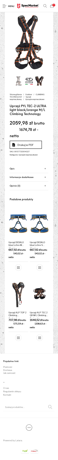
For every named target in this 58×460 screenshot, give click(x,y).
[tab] (29, 168)
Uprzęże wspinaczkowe (34, 99)
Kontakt (7, 395)
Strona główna (16, 94)
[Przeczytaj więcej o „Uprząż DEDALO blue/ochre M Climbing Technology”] (18, 267)
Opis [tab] (12, 169)
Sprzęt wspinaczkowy (20, 98)
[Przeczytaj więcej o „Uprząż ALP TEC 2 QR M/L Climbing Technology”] (39, 337)
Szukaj (50, 407)
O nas (6, 388)
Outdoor (28, 94)
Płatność (7, 367)
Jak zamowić (9, 373)
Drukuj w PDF (25, 145)
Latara (18, 440)
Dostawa (7, 370)
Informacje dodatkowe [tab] (22, 177)
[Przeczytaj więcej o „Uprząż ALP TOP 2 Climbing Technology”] (18, 337)
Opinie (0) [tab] (15, 186)
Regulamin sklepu (12, 391)
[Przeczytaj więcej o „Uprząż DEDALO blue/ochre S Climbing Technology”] (39, 267)
